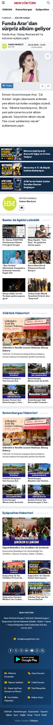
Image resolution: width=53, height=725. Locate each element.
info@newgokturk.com (28, 639)
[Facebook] (10, 650)
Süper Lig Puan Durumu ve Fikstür (13, 690)
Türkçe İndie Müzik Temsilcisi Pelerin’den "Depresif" (39, 296)
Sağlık (22, 715)
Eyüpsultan (42, 9)
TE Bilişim (33, 721)
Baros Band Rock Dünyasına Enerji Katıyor (36, 268)
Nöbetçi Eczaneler (10, 675)
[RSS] (42, 650)
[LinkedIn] (26, 650)
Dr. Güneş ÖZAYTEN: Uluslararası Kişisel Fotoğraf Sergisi (13, 242)
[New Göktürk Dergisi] (25, 2)
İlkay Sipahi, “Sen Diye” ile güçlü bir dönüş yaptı (37, 242)
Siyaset (44, 712)
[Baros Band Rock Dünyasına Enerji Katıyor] (39, 257)
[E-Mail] (21, 208)
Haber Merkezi (27, 201)
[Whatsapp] (37, 650)
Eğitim (9, 715)
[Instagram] (21, 650)
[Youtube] (31, 650)
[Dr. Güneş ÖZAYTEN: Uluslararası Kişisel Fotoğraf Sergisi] (14, 231)
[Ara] (48, 3)
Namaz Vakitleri (15, 682)
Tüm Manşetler (38, 688)
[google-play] (27, 660)
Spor (16, 715)
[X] (16, 650)
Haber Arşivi (37, 697)
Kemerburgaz (24, 9)
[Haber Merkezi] (10, 203)
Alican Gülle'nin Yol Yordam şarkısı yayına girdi (14, 296)
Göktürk (7, 9)
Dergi (29, 715)
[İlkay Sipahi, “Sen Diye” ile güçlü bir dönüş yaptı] (39, 231)
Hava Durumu (38, 673)
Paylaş (9, 85)
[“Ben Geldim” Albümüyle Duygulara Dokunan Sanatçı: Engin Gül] (14, 257)
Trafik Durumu (37, 682)
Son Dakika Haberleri (11, 699)
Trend (37, 715)
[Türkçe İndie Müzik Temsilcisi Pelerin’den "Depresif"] (39, 285)
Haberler (6, 18)
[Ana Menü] (3, 3)
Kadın (44, 715)
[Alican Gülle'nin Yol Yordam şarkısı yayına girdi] (14, 285)
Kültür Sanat (22, 18)
